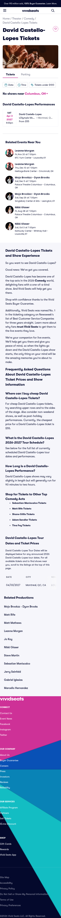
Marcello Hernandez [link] (16, 688)
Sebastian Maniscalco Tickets (29, 503)
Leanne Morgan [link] (13, 631)
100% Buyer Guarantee (34, 3)
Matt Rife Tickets (21, 508)
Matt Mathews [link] (12, 622)
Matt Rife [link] (9, 614)
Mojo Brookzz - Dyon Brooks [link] (21, 606)
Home (6, 18)
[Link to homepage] (30, 10)
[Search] (53, 10)
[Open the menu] (5, 10)
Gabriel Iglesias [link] (13, 679)
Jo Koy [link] (8, 639)
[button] (9, 85)
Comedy (29, 18)
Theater (16, 18)
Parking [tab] (25, 74)
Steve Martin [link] (11, 655)
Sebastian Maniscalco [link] (17, 663)
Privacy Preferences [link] (10, 905)
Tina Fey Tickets (21, 525)
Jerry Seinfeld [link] (12, 671)
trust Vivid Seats (27, 326)
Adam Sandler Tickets (24, 519)
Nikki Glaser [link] (11, 647)
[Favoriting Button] (55, 29)
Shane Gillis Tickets (23, 514)
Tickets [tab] (10, 74)
